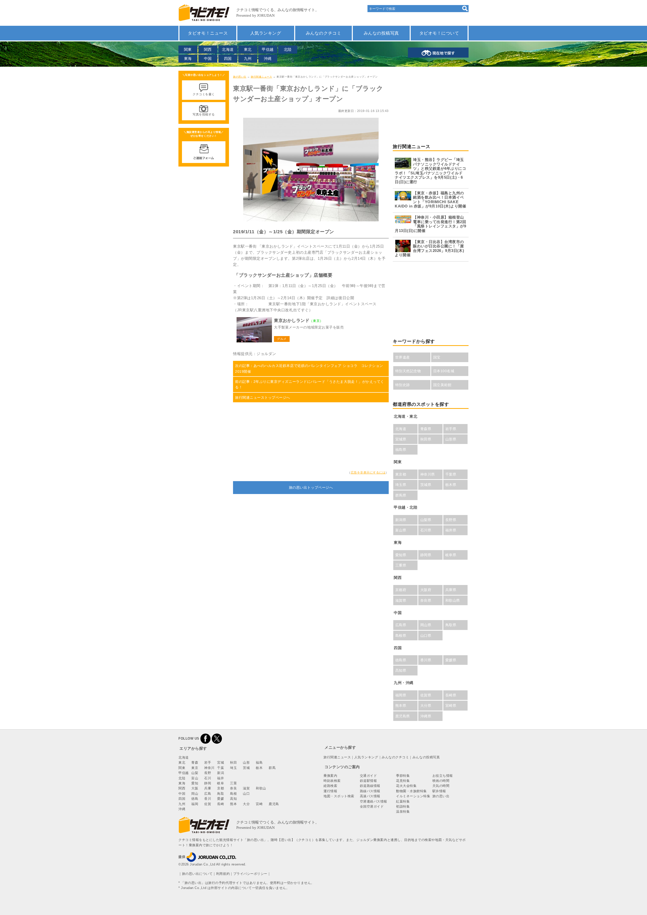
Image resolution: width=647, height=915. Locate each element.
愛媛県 (450, 660)
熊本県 (400, 705)
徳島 (194, 799)
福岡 (194, 804)
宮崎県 (450, 705)
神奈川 (209, 768)
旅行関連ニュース (261, 76)
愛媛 (220, 799)
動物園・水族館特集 (411, 791)
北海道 (228, 49)
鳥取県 (450, 625)
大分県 (425, 705)
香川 (207, 799)
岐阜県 (450, 555)
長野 (207, 773)
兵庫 (207, 788)
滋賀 (246, 788)
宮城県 (400, 439)
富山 (194, 778)
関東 (188, 49)
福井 (220, 778)
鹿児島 (274, 804)
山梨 (194, 773)
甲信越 (268, 49)
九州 (248, 58)
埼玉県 (400, 485)
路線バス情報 (370, 791)
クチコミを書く (204, 94)
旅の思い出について (197, 874)
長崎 (220, 804)
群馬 (272, 768)
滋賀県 (400, 600)
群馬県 (400, 495)
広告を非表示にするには (368, 472)
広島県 (400, 625)
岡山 (194, 793)
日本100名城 (443, 371)
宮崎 (259, 804)
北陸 (288, 49)
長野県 (450, 520)
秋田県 (425, 439)
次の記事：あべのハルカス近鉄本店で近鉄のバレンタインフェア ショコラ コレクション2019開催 (309, 368)
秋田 (233, 762)
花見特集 (403, 781)
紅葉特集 (403, 801)
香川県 (425, 660)
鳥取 (220, 793)
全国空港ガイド (372, 806)
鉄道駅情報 (368, 781)
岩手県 (450, 429)
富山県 (400, 530)
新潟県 (400, 520)
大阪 (194, 788)
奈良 (233, 788)
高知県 (400, 670)
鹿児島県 (402, 716)
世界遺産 (402, 357)
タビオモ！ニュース (208, 33)
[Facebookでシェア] (205, 738)
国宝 (437, 357)
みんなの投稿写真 (381, 33)
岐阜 (220, 783)
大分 (246, 804)
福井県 (450, 530)
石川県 (425, 530)
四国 (228, 58)
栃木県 (450, 485)
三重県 (400, 565)
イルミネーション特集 (413, 796)
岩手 (207, 762)
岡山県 (425, 625)
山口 (246, 793)
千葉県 (450, 474)
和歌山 (261, 788)
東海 (188, 58)
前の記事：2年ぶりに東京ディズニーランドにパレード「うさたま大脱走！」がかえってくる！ (309, 384)
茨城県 (425, 485)
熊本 (233, 804)
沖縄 (268, 58)
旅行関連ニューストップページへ (262, 397)
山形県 (450, 439)
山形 (246, 762)
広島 (207, 793)
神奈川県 (427, 474)
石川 (207, 778)
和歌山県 (452, 600)
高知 (233, 799)
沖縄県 (425, 716)
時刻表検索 (332, 781)
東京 (194, 768)
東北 (248, 49)
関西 (208, 49)
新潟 (220, 773)
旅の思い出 (239, 76)
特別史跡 (402, 385)
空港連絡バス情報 (373, 801)
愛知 (194, 783)
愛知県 (400, 555)
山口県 (425, 636)
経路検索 (330, 786)
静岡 (207, 783)
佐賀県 (425, 695)
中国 (208, 58)
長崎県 (450, 695)
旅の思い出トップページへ (311, 487)
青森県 (425, 429)
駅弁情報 (439, 791)
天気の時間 (441, 786)
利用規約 (223, 874)
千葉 (220, 768)
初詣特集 (403, 806)
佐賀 (207, 804)
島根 (233, 793)
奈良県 (425, 600)
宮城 (220, 762)
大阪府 (425, 590)
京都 (220, 788)
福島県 (400, 450)
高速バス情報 (370, 796)
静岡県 (425, 555)
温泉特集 (403, 811)
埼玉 (233, 768)
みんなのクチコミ (323, 33)
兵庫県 (450, 590)
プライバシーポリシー (250, 874)
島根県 (400, 636)
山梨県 (425, 520)
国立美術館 (442, 385)
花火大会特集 (406, 786)
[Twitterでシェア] (217, 738)
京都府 (400, 590)
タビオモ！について (439, 33)
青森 (194, 762)
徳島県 (400, 660)
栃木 (259, 768)
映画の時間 (441, 781)
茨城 (246, 768)
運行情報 (330, 791)
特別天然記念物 (408, 371)
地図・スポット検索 (339, 796)
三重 (233, 783)
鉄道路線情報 (370, 786)
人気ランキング (265, 33)
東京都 (400, 474)
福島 (259, 762)
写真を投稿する (204, 114)
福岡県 (400, 695)
